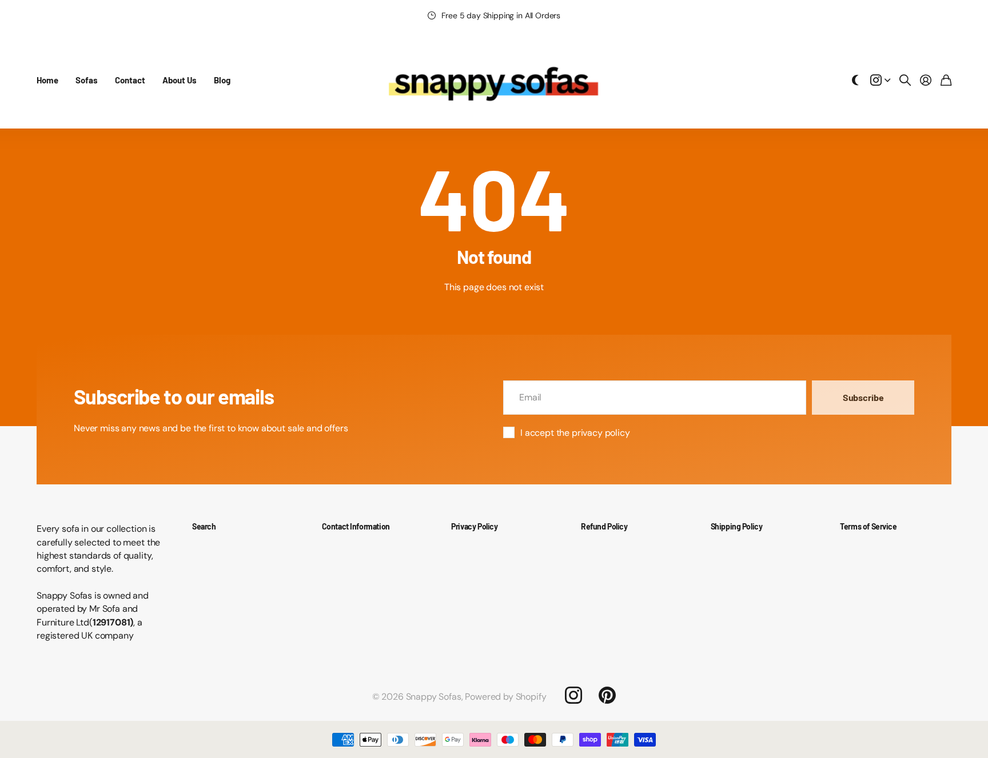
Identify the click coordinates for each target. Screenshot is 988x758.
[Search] (905, 80)
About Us (179, 80)
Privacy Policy (474, 526)
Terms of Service (868, 526)
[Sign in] (925, 80)
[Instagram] (572, 695)
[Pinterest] (607, 695)
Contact (130, 80)
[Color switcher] (855, 80)
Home (47, 80)
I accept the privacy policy (575, 433)
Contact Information (356, 526)
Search (204, 526)
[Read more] (880, 80)
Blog (222, 80)
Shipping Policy (737, 526)
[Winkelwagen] (946, 80)
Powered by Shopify (505, 697)
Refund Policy (604, 526)
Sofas (86, 80)
